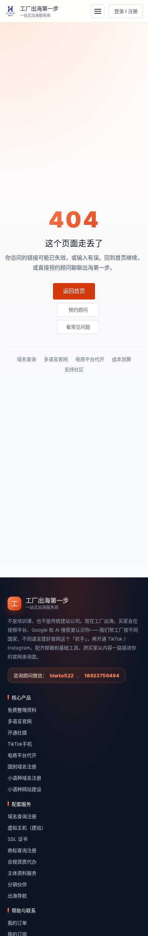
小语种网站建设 (24, 789)
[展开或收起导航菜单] (98, 11)
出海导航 (17, 896)
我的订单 (17, 923)
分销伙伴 (17, 884)
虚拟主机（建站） (27, 828)
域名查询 (26, 359)
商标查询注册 (22, 850)
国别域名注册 (22, 766)
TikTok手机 (20, 744)
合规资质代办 (22, 862)
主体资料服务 (22, 873)
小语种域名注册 (24, 778)
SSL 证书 (18, 839)
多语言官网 (56, 359)
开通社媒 (17, 732)
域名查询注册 (22, 816)
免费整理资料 (22, 710)
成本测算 (121, 359)
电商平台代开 (89, 359)
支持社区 (74, 369)
